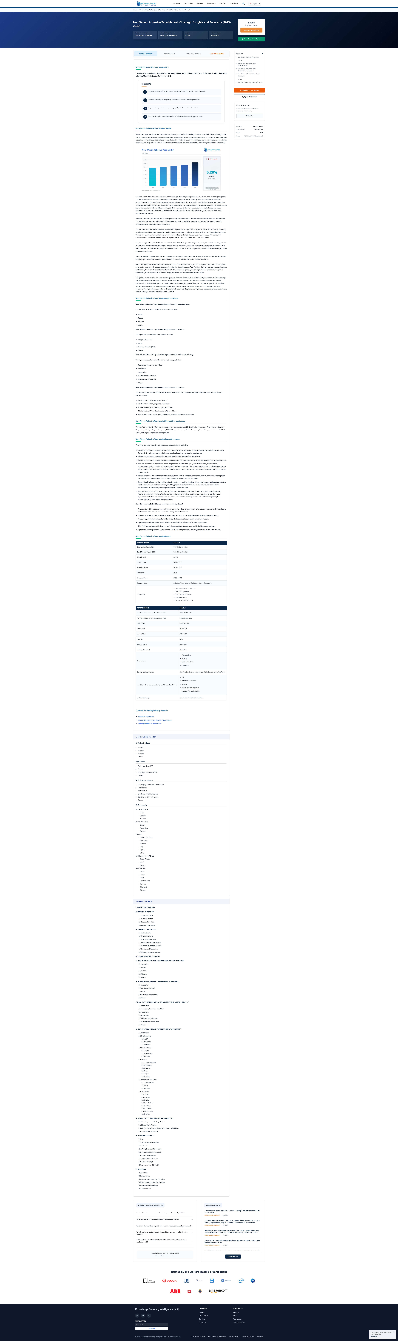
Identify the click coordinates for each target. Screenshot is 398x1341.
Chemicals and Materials (147, 10)
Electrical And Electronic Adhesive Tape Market (155, 720)
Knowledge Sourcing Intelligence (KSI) (157, 1309)
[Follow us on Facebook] (143, 1315)
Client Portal (234, 3)
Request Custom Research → (165, 1256)
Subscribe (152, 1328)
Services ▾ (176, 3)
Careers (201, 1312)
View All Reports (233, 1256)
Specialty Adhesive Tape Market (149, 724)
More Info (374, 1336)
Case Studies (188, 3)
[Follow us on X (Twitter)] (149, 1315)
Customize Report (217, 53)
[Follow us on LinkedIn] (137, 1315)
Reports (236, 1312)
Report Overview (146, 53)
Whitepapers (237, 1319)
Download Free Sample (250, 90)
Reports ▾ (200, 3)
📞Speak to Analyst (249, 97)
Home (135, 10)
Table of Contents (193, 53)
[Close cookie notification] (394, 1332)
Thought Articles (239, 1322)
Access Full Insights (251, 30)
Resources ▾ (211, 3)
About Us (223, 3)
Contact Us (249, 116)
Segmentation (169, 53)
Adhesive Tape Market (146, 717)
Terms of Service (248, 1336)
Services (202, 1319)
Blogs (235, 1316)
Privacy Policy (234, 1336)
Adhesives (161, 10)
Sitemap (260, 1336)
